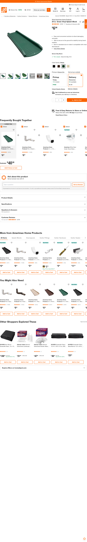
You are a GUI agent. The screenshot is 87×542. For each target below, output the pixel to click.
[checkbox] (22, 126)
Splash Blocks (33, 16)
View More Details (59, 48)
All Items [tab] (4, 238)
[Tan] (68, 66)
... (2, 16)
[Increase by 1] (64, 100)
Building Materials (10, 16)
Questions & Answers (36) (73, 24)
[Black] (54, 66)
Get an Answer (78, 184)
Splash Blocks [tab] (16, 238)
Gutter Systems (22, 16)
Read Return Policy (61, 115)
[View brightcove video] (39, 76)
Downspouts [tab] (30, 238)
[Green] (63, 66)
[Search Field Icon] (49, 10)
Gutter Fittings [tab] (45, 238)
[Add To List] (80, 22)
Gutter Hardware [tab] (60, 238)
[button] (43, 198)
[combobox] (40, 10)
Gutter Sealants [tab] (76, 238)
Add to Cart (78, 100)
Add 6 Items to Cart (11, 168)
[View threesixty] (32, 76)
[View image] (3, 76)
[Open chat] (86, 23)
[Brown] (59, 66)
